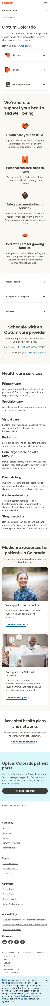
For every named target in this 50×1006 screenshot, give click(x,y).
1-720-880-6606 (28, 347)
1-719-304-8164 (37, 352)
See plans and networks (23, 741)
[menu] (46, 3)
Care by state (10, 17)
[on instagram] (22, 942)
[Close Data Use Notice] (46, 980)
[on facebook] (10, 942)
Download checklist (16, 624)
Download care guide (16, 697)
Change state (26, 46)
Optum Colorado (9, 10)
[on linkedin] (4, 942)
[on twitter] (16, 942)
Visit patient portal (25, 791)
